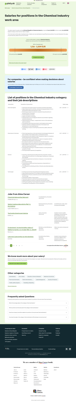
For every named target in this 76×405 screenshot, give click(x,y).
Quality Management (40, 279)
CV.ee (35, 373)
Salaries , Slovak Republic (21, 7)
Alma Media (42, 354)
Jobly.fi (55, 369)
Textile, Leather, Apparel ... (14, 282)
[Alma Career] (38, 391)
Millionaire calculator (9, 337)
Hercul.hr (45, 375)
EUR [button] (64, 3)
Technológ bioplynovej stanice (18, 213)
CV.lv (35, 371)
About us (24, 335)
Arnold (25, 369)
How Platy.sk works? (26, 333)
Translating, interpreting (28, 282)
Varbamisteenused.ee (38, 384)
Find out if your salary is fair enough (17, 263)
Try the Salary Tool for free (15, 87)
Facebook (58, 333)
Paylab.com (26, 381)
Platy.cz (25, 377)
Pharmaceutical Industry (14, 279)
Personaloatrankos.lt (37, 381)
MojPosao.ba (46, 371)
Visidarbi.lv (36, 377)
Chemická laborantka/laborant (18, 197)
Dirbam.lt (35, 375)
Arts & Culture (22, 276)
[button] (68, 3)
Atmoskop (15, 381)
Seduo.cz (25, 373)
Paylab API (41, 337)
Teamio (25, 371)
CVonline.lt (36, 369)
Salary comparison (44, 3)
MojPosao (45, 369)
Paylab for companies (53, 3)
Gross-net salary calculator (31, 3)
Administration (12, 276)
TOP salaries (8, 341)
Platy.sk (25, 379)
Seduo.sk (25, 375)
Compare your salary (38, 57)
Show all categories (12, 286)
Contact (57, 331)
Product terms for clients (27, 331)
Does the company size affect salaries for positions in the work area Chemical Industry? (27, 312)
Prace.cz (15, 375)
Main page (7, 7)
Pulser (45, 379)
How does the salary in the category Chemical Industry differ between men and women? (28, 317)
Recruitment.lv (36, 382)
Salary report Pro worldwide (45, 333)
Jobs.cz (15, 369)
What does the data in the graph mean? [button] (17, 62)
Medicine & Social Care (49, 276)
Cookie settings (51, 349)
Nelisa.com (16, 382)
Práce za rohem (16, 379)
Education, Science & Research (34, 276)
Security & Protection (52, 279)
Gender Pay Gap (42, 331)
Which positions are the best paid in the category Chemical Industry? (23, 307)
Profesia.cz (16, 373)
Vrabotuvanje (46, 373)
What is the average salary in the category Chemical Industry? (22, 303)
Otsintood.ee (36, 379)
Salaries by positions (18, 3)
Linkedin (57, 335)
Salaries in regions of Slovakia (11, 333)
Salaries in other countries (11, 335)
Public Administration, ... (28, 279)
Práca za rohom (16, 377)
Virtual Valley (46, 377)
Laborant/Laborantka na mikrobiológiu (20, 236)
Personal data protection (37, 349)
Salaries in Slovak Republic (11, 331)
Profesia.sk (16, 371)
